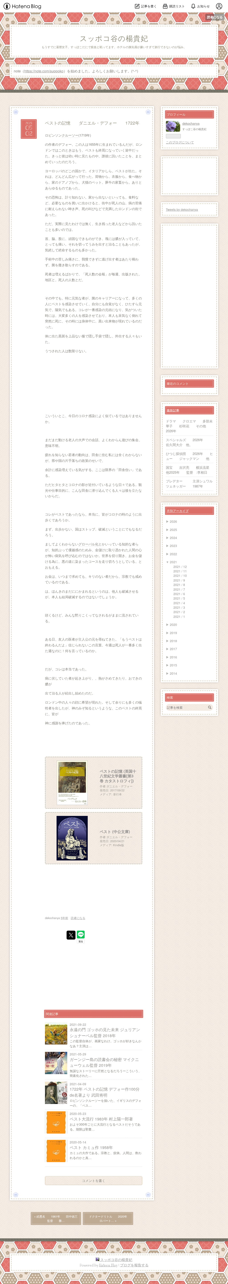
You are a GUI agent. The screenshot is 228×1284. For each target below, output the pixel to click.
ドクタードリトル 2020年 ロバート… (110, 1218)
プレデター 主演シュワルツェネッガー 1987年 (189, 483)
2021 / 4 (179, 603)
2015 (173, 665)
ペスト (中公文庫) (115, 831)
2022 (173, 554)
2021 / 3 (179, 607)
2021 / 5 (179, 598)
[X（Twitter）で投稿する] (71, 935)
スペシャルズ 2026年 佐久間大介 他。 (189, 442)
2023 (173, 545)
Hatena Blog (108, 1265)
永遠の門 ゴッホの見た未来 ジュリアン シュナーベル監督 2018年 (105, 1032)
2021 (173, 562)
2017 (173, 649)
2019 (173, 633)
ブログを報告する (134, 1265)
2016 (173, 657)
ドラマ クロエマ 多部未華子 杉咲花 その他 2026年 (189, 426)
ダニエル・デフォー (119, 786)
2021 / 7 (179, 589)
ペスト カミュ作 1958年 (91, 1147)
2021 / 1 (179, 616)
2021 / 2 (179, 612)
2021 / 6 (179, 594)
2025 (173, 529)
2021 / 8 (179, 584)
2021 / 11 (180, 571)
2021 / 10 (180, 575)
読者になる (215, 17)
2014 (173, 673)
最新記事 (173, 410)
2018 (173, 641)
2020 (173, 624)
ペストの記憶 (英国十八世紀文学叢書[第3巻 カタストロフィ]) (118, 776)
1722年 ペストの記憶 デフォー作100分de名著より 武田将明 (105, 1092)
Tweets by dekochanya (182, 209)
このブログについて (180, 142)
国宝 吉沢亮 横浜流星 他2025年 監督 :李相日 (191, 470)
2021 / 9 (179, 580)
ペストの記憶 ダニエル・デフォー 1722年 (92, 123)
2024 (173, 537)
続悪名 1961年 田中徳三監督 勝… (55, 1218)
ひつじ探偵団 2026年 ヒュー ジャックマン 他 (189, 456)
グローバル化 (88, 544)
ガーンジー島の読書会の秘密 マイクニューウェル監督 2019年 (104, 1062)
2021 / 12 (180, 566)
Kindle (117, 845)
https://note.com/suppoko (43, 71)
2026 (173, 521)
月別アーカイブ (178, 510)
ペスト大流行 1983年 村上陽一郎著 (101, 1119)
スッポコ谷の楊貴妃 (114, 38)
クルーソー (70, 135)
